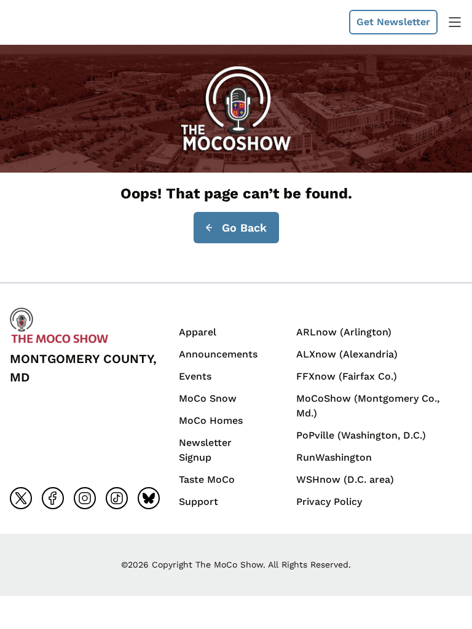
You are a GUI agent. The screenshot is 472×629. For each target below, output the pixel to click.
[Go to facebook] (53, 498)
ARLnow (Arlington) (343, 332)
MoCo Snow (208, 398)
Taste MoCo (207, 479)
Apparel (197, 332)
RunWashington (334, 457)
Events (195, 376)
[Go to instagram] (85, 498)
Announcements (218, 354)
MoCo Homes (211, 420)
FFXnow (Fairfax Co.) (346, 376)
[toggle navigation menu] (454, 22)
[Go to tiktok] (117, 498)
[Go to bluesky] (149, 498)
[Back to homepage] (39, 22)
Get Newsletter (393, 22)
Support (198, 501)
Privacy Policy (329, 501)
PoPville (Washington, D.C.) (361, 435)
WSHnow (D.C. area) (345, 479)
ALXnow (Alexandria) (347, 354)
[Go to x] (21, 498)
